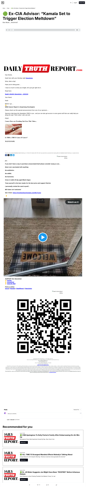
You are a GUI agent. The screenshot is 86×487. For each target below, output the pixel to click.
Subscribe (12, 419)
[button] (24, 442)
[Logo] (2, 2)
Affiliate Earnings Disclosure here (64, 370)
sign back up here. (52, 372)
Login (8, 419)
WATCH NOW (10, 141)
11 (39, 485)
